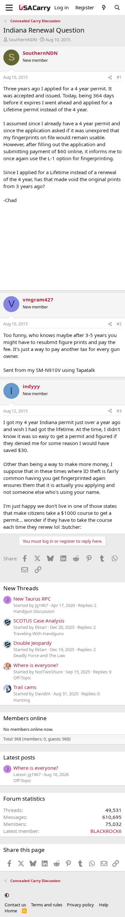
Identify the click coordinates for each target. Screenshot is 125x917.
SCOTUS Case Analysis (38, 620)
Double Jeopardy (32, 642)
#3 (119, 411)
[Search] (117, 7)
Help (103, 905)
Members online (25, 718)
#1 (119, 77)
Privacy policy (80, 905)
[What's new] (103, 7)
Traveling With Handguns (38, 633)
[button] (6, 895)
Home (11, 911)
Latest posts (19, 757)
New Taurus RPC (32, 598)
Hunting (21, 700)
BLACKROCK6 (106, 831)
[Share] (110, 77)
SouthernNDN (23, 40)
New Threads (20, 588)
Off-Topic (22, 678)
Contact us (15, 905)
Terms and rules (46, 905)
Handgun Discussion (33, 611)
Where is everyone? (35, 665)
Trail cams (24, 687)
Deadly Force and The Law (39, 655)
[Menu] (9, 7)
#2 (119, 324)
